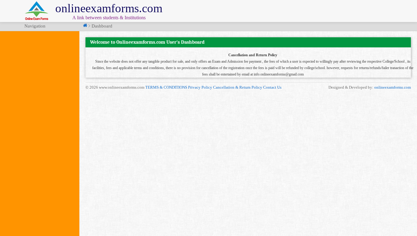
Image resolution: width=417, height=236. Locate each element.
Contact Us (272, 87)
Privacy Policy (200, 87)
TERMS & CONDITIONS (166, 87)
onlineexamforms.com (392, 87)
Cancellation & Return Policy (237, 87)
